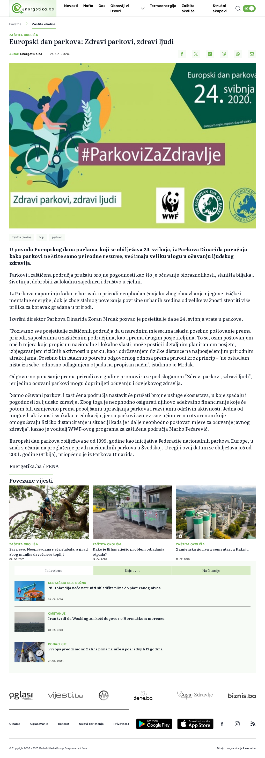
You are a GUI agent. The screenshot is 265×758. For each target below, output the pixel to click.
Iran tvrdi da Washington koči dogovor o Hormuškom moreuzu (106, 618)
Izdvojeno (53, 570)
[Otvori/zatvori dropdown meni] (142, 8)
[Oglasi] (21, 695)
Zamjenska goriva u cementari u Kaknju (212, 549)
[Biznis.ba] (242, 695)
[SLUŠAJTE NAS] (103, 695)
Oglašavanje (39, 724)
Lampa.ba (249, 748)
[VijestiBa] (65, 695)
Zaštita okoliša (43, 24)
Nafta (88, 6)
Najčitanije (211, 570)
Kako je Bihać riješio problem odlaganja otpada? (128, 551)
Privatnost (121, 724)
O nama (14, 724)
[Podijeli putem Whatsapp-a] (238, 54)
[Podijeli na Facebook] (182, 54)
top (41, 237)
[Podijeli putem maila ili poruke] (252, 54)
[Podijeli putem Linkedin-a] (210, 54)
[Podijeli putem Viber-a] (224, 54)
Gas (102, 6)
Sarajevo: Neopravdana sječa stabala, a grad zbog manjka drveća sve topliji (48, 551)
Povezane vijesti (31, 480)
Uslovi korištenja (91, 724)
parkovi (57, 237)
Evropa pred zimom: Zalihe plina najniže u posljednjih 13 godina (105, 648)
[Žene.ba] (143, 695)
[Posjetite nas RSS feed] (253, 724)
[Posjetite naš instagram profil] (237, 724)
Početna (15, 24)
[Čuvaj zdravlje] (195, 695)
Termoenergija (163, 6)
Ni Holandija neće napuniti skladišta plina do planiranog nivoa (104, 587)
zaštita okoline (21, 237)
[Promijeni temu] (249, 8)
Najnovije (133, 570)
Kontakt (63, 724)
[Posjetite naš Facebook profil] (222, 724)
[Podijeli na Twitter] (196, 54)
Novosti (71, 6)
